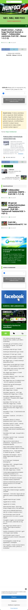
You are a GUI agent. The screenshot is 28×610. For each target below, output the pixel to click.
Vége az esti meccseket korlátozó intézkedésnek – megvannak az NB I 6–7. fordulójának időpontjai (12, 442)
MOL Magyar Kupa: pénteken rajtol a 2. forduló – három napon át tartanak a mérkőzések (12, 527)
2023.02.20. (5, 228)
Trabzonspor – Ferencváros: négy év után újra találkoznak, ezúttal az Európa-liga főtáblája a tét (14, 495)
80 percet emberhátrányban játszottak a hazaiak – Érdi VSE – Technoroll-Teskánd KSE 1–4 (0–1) (13, 208)
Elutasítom (14, 601)
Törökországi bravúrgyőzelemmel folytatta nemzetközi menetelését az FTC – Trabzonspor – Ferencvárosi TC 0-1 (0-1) (13, 473)
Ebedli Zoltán (8, 166)
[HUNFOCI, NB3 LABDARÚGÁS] (14, 296)
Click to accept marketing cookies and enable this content (14, 100)
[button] (26, 589)
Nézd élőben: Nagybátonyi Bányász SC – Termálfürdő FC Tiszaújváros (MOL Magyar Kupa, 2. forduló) (13, 398)
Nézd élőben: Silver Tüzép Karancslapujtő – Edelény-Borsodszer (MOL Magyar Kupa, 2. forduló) (13, 407)
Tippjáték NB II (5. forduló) (9, 501)
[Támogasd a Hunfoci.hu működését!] (14, 316)
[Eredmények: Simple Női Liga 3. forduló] (14, 242)
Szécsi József (13, 42)
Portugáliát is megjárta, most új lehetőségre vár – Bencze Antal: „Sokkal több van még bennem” (13, 521)
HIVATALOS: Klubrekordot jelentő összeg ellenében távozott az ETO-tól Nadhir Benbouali (12, 483)
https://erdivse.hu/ (11, 132)
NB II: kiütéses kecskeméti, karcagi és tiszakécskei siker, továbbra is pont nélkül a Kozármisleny (13, 339)
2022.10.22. (5, 217)
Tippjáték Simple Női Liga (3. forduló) (11, 499)
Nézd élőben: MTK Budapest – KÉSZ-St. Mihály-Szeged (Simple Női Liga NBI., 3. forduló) (12, 456)
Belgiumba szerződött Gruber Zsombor (12, 487)
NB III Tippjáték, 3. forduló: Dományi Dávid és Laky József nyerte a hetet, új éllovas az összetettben (14, 546)
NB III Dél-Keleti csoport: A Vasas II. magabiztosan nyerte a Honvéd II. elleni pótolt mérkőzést (14, 536)
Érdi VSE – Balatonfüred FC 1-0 (17, 223)
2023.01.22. (5, 42)
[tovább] (14, 262)
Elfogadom (14, 597)
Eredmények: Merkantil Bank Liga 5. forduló (13, 351)
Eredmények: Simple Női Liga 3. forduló (13, 251)
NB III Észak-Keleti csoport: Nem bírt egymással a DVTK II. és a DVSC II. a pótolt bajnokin (13, 516)
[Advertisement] (14, 71)
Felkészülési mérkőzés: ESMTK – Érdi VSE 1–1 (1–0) (17, 192)
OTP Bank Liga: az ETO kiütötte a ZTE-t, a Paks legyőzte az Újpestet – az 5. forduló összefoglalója (13, 345)
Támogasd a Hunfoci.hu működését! (11, 326)
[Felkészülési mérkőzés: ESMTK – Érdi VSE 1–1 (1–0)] (4, 191)
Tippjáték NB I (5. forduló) (9, 504)
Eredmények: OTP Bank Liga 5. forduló (12, 354)
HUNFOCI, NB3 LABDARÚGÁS (13, 306)
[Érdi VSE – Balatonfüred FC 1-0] (4, 223)
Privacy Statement (14, 608)
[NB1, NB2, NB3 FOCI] (14, 13)
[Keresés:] (14, 1)
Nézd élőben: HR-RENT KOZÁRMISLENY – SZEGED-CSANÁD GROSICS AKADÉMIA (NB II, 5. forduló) (14, 429)
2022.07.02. (5, 197)
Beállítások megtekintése (14, 605)
